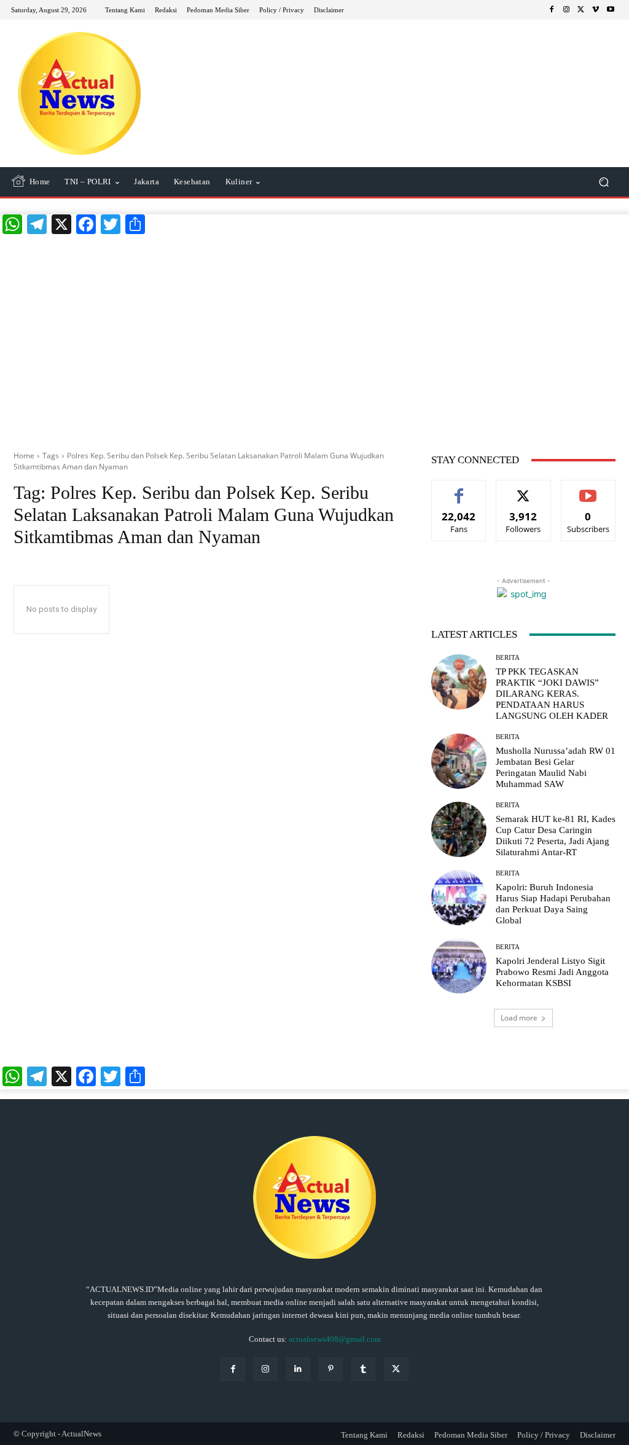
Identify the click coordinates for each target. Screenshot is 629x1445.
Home (24, 455)
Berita (508, 657)
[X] (581, 9)
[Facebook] (551, 9)
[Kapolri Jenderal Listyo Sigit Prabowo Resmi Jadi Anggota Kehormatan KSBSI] (458, 965)
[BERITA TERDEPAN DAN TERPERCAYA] (79, 93)
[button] (603, 182)
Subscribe (588, 489)
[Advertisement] (314, 339)
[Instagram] (566, 9)
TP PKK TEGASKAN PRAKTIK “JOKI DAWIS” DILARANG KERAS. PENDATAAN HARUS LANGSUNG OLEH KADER (552, 694)
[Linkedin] (298, 1369)
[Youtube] (610, 9)
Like (459, 489)
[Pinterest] (331, 1369)
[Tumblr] (363, 1369)
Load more (519, 1017)
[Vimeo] (595, 9)
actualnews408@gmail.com (335, 1339)
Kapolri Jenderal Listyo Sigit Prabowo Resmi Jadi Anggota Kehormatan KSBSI (552, 972)
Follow (523, 489)
